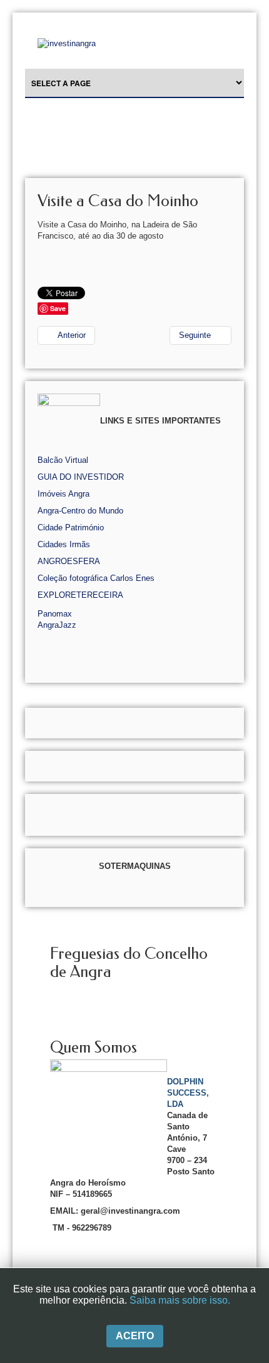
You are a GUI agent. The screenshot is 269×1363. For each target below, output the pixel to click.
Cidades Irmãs (64, 544)
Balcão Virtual (63, 460)
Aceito (135, 1336)
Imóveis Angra (63, 493)
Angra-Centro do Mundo (80, 510)
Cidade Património (71, 527)
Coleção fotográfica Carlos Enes (96, 578)
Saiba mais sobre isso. (179, 1300)
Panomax (55, 613)
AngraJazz (57, 625)
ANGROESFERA (69, 561)
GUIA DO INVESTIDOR (81, 477)
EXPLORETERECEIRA (80, 595)
